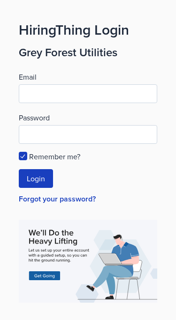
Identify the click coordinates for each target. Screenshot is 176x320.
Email (28, 77)
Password (34, 117)
